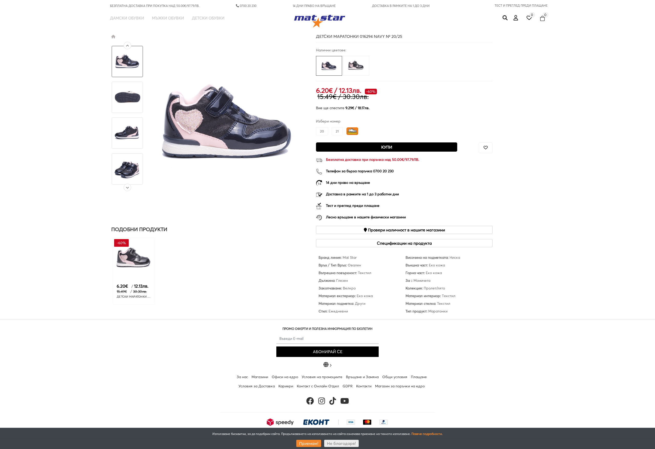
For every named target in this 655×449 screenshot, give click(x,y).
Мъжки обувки (168, 18)
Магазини (260, 377)
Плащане (419, 377)
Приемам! (308, 443)
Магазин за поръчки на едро (400, 386)
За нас (242, 377)
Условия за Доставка (256, 386)
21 (337, 131)
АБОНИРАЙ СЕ (327, 351)
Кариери (285, 386)
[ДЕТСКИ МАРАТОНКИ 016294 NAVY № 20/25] (127, 61)
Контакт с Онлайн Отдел (318, 386)
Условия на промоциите (322, 377)
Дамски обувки (127, 18)
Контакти (364, 386)
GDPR (348, 386)
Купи (386, 147)
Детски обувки (208, 18)
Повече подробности (426, 434)
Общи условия (394, 377)
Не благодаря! (341, 443)
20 (322, 131)
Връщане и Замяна (362, 377)
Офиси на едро (285, 377)
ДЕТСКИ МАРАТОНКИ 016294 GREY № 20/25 (147, 296)
